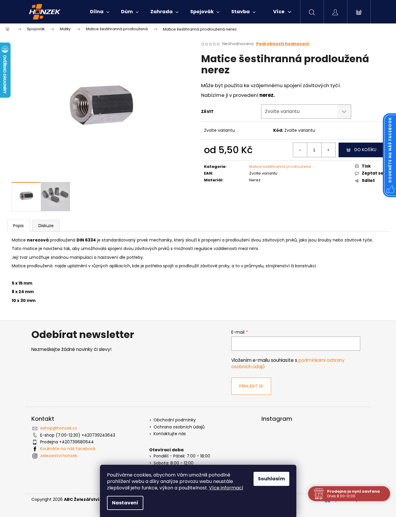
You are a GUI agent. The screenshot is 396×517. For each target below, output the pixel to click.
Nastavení (125, 502)
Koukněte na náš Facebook (68, 449)
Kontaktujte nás (170, 434)
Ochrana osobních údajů (179, 427)
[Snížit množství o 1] (300, 150)
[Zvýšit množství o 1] (328, 150)
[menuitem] (99, 11)
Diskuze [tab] (46, 226)
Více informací (226, 487)
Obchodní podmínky (175, 420)
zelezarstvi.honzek (58, 456)
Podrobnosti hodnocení (283, 44)
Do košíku (365, 150)
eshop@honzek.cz (58, 428)
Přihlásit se (251, 386)
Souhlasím (271, 478)
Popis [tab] (18, 226)
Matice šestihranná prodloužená (280, 166)
